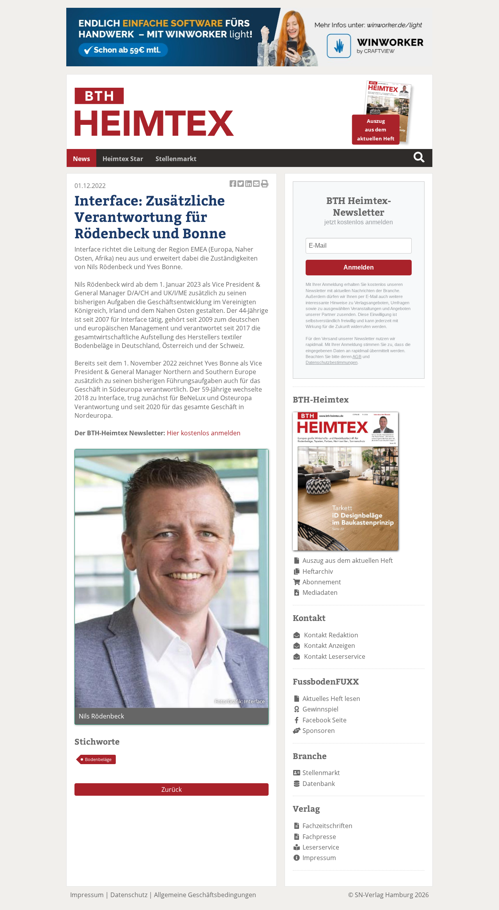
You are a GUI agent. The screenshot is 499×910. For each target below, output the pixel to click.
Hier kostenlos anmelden (204, 433)
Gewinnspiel (320, 709)
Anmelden (358, 267)
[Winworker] (249, 64)
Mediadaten (320, 592)
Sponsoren (319, 730)
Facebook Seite (325, 720)
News (81, 158)
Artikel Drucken (265, 188)
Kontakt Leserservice (334, 656)
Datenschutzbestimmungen (331, 362)
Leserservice (321, 847)
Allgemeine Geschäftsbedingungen (205, 894)
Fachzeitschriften (327, 825)
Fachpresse (319, 836)
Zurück (171, 789)
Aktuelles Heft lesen (331, 698)
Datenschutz (128, 894)
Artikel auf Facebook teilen (233, 188)
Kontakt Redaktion (331, 635)
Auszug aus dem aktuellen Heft (348, 560)
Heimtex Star (123, 158)
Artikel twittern (241, 188)
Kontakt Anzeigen (329, 645)
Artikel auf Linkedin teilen (249, 188)
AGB (356, 356)
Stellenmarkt (176, 158)
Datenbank (319, 783)
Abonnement (322, 582)
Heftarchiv (318, 571)
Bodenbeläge (98, 759)
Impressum (319, 857)
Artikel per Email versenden (257, 188)
